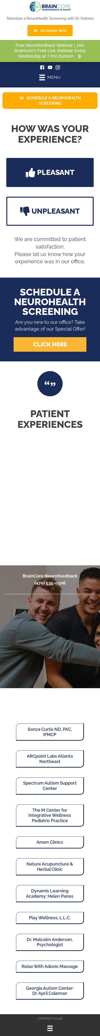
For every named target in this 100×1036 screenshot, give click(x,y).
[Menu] (50, 1028)
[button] (50, 172)
